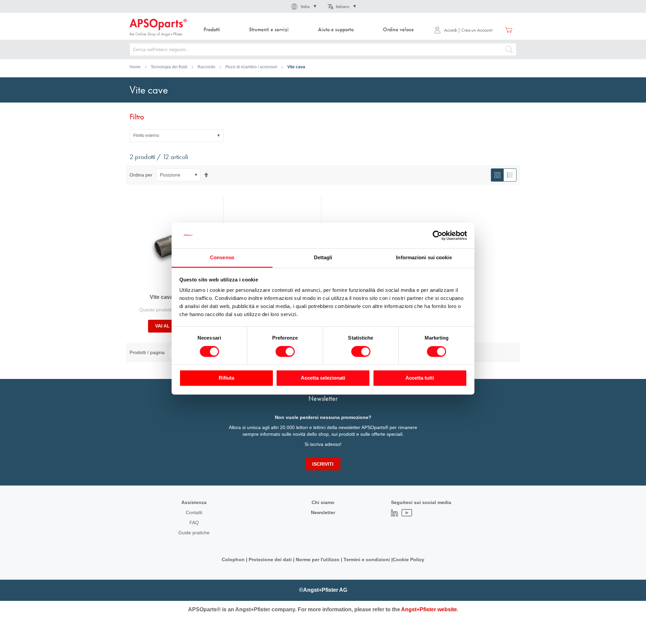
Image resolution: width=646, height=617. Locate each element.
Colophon (233, 559)
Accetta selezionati (323, 378)
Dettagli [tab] (323, 258)
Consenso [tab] (222, 258)
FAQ (194, 522)
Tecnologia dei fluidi (169, 67)
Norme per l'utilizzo (317, 559)
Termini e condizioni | (368, 559)
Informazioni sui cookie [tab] (424, 258)
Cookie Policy (408, 559)
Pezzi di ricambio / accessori (251, 67)
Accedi (450, 30)
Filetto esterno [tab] (146, 135)
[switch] (285, 352)
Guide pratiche (194, 532)
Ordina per (141, 175)
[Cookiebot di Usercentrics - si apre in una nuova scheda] (437, 235)
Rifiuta (226, 378)
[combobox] (323, 49)
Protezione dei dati (270, 559)
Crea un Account (476, 30)
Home (135, 67)
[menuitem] (211, 29)
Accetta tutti (419, 378)
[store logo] (158, 27)
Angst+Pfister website (429, 609)
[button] (303, 6)
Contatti (194, 512)
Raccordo (206, 67)
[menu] (310, 29)
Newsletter (323, 512)
